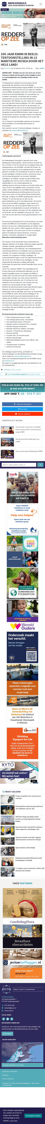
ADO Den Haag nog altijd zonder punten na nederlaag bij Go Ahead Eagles (27, 819)
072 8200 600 (9, 1005)
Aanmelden (7, 1034)
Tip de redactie (24, 414)
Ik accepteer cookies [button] (33, 1116)
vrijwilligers (7, 370)
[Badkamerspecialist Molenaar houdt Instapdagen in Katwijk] (8, 861)
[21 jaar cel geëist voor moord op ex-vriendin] (8, 799)
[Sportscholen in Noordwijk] (8, 851)
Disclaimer (5, 1075)
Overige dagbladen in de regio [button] (13, 1065)
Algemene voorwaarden (9, 1071)
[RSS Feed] (12, 1019)
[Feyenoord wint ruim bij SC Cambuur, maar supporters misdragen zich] (8, 830)
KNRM (42, 68)
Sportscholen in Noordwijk (25, 848)
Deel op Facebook (24, 404)
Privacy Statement (8, 1079)
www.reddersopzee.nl (20, 130)
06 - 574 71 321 (31, 393)
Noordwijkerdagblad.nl (17, 3)
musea (18, 370)
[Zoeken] (40, 465)
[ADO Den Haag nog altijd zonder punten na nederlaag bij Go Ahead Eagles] (8, 820)
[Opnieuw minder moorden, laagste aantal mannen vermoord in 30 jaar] (8, 841)
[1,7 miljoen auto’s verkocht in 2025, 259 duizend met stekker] (8, 872)
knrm (13, 370)
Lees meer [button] (13, 1121)
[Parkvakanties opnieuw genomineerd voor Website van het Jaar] (8, 810)
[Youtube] (8, 1019)
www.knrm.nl (9, 361)
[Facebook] (4, 1019)
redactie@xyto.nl (10, 1008)
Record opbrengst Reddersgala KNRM (29, 451)
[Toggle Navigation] (40, 4)
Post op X (23, 409)
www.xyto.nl (8, 1011)
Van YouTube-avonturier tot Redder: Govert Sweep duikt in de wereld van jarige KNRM (28, 429)
